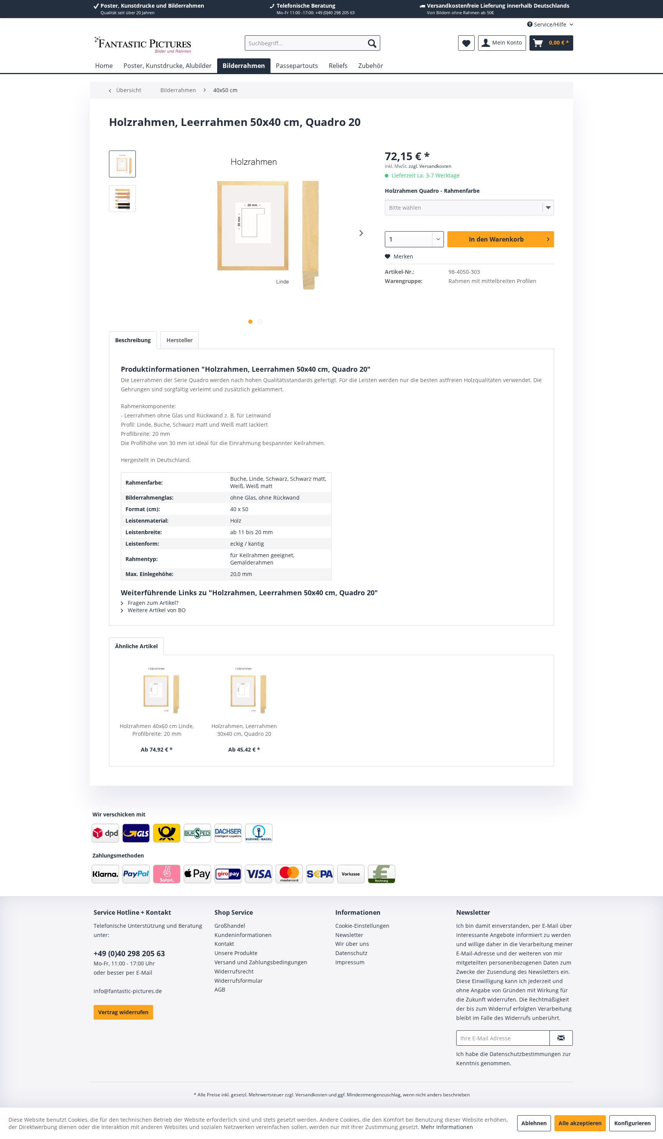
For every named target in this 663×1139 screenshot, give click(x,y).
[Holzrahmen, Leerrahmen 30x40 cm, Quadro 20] (244, 691)
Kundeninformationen (243, 935)
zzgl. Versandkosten (430, 166)
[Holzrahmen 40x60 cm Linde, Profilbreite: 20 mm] (157, 691)
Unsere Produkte (235, 953)
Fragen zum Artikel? (152, 602)
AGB (219, 989)
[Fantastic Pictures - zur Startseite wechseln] (143, 45)
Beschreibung (133, 340)
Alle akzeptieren (580, 1123)
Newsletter (349, 935)
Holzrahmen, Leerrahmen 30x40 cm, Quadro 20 (244, 729)
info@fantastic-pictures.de (128, 991)
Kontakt (224, 943)
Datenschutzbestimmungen (525, 1054)
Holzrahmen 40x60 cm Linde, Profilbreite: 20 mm (157, 729)
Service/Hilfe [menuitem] (550, 24)
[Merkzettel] (466, 43)
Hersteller (180, 340)
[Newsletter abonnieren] (561, 1038)
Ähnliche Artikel (136, 646)
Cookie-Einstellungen (362, 925)
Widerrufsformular (238, 980)
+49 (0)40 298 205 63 (129, 954)
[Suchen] (372, 43)
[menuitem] (312, 43)
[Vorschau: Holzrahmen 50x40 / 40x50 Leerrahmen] (122, 164)
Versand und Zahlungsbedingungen (260, 962)
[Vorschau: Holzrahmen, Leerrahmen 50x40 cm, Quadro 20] (122, 198)
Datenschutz (351, 953)
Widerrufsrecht (234, 971)
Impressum (349, 962)
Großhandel (229, 925)
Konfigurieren (632, 1123)
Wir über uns (352, 943)
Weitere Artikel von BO (156, 610)
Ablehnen (534, 1123)
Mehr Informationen (447, 1127)
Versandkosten (311, 1094)
